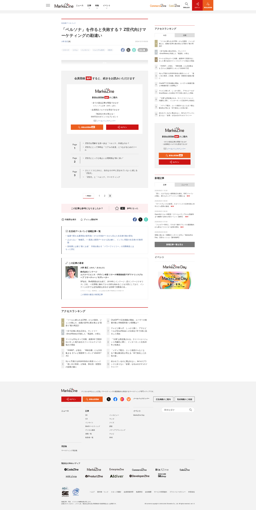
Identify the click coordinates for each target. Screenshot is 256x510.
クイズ (111, 422)
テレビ (111, 433)
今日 (164, 35)
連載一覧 (88, 433)
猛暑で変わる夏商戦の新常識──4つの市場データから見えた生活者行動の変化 (100, 235)
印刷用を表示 (70, 219)
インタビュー (114, 415)
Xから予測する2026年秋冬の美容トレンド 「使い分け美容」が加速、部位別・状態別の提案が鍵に (84, 364)
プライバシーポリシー (178, 492)
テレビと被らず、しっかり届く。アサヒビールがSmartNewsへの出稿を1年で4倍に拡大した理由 (129, 331)
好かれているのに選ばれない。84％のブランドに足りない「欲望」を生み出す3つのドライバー (129, 364)
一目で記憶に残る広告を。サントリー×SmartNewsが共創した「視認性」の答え (83, 332)
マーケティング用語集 (69, 450)
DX (86, 415)
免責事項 (139, 492)
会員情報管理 (128, 492)
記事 (89, 5)
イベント (106, 5)
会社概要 (148, 492)
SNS (111, 437)
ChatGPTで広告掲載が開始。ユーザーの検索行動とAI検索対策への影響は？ (129, 321)
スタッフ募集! (116, 492)
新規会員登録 (88, 127)
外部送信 (191, 492)
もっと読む (70, 249)
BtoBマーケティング (92, 426)
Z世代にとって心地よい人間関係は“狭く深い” (104, 158)
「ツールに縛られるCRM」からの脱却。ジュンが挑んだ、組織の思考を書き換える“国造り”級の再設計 (84, 322)
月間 (184, 35)
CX (86, 419)
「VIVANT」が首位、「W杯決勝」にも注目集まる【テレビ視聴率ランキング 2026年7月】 (84, 353)
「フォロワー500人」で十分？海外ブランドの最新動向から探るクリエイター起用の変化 (174, 225)
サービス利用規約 (160, 492)
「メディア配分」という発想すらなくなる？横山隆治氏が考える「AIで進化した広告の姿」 (128, 353)
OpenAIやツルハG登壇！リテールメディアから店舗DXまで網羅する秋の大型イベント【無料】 (174, 215)
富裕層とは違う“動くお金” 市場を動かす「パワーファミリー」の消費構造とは (100, 246)
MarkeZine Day (138, 415)
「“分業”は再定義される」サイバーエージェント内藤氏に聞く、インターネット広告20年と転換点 (129, 342)
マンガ (111, 419)
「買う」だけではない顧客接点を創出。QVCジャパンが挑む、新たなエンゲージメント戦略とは (174, 194)
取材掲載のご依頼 (184, 399)
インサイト (89, 422)
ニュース (79, 5)
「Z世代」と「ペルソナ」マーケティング (102, 177)
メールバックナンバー (106, 120)
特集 (97, 5)
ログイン (124, 127)
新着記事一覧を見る (174, 244)
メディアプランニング (117, 430)
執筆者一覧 (89, 437)
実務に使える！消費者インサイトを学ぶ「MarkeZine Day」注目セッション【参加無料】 (174, 236)
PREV (89, 196)
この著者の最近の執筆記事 (91, 294)
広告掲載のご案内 (163, 399)
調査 (111, 426)
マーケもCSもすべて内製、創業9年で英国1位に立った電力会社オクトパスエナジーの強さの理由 (84, 342)
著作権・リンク (102, 492)
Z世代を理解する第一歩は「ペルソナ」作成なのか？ (107, 143)
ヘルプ (92, 492)
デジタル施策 (90, 430)
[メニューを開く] (48, 5)
